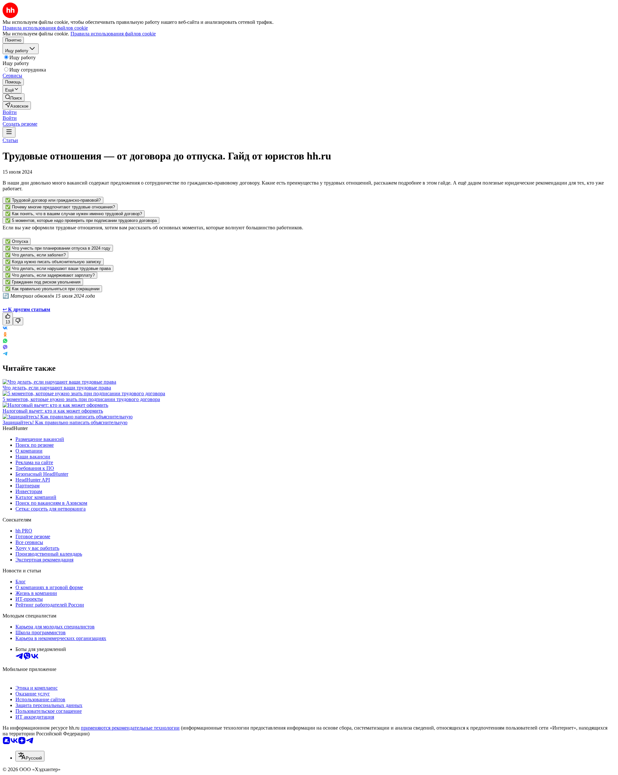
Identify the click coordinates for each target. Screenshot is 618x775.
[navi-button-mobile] (9, 132)
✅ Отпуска (16, 241)
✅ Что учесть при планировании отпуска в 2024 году (57, 248)
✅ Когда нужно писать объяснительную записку (53, 261)
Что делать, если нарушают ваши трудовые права (57, 387)
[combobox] (29, 756)
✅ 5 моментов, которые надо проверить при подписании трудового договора (81, 220)
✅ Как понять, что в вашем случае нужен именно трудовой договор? (73, 213)
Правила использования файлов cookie (113, 33)
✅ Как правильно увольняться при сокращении (52, 288)
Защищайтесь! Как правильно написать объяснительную (65, 422)
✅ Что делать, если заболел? (35, 255)
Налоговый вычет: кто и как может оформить (53, 411)
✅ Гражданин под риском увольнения (42, 282)
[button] (10, 112)
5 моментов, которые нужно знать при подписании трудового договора (81, 399)
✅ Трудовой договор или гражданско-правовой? (53, 200)
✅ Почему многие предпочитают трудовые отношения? (60, 207)
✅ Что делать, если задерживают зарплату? (50, 275)
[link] (13, 97)
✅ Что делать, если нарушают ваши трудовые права (58, 268)
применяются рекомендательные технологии (130, 728)
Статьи (10, 140)
